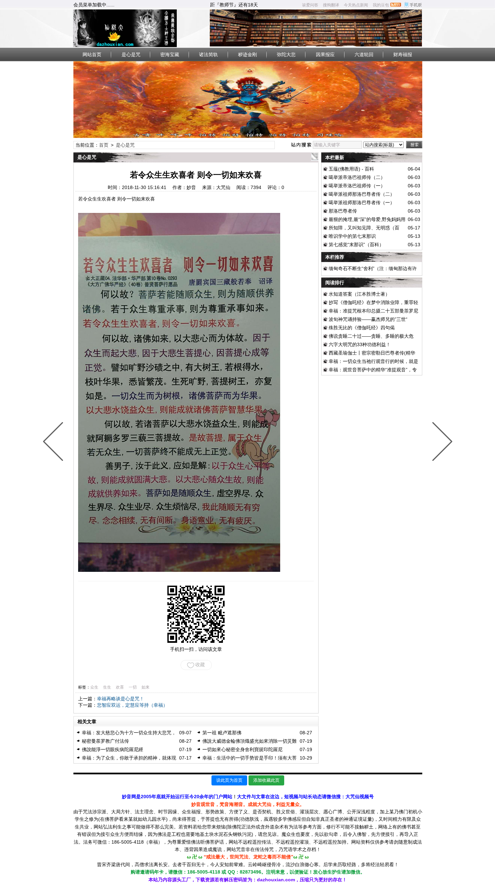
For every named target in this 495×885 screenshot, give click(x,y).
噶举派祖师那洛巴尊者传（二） (362, 194)
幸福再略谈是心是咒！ (120, 698)
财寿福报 (402, 54)
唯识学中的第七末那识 (352, 236)
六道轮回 (364, 54)
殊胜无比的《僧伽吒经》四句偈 (362, 327)
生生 (107, 687)
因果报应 (325, 54)
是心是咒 (131, 54)
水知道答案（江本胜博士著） (359, 294)
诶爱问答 (310, 5)
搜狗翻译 (331, 5)
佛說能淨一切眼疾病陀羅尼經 (112, 749)
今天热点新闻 (356, 5)
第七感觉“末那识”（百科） (356, 244)
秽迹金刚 (247, 54)
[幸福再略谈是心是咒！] (54, 442)
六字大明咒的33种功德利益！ (360, 344)
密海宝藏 (169, 54)
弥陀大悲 (286, 54)
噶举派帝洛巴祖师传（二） (357, 177)
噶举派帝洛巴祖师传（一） (357, 185)
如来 (145, 687)
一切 (133, 687)
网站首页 (91, 54)
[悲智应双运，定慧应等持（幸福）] (441, 442)
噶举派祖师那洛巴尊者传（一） (362, 202)
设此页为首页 (229, 780)
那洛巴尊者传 (343, 211)
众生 (94, 687)
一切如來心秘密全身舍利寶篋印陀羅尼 (242, 749)
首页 (103, 145)
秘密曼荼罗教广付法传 (105, 741)
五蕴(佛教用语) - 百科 (351, 169)
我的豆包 (381, 5)
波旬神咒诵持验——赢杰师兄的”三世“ (368, 319)
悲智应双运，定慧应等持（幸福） (132, 705)
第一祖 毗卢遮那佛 (221, 732)
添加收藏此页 (266, 780)
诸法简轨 (208, 54)
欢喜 (120, 687)
